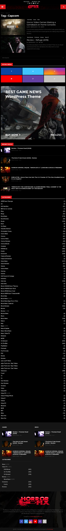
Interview (3, 281)
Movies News (4, 313)
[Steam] (37, 3)
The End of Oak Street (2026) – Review (24, 158)
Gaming (3, 271)
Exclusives (4, 253)
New (2, 323)
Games (34, 19)
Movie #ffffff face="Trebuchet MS (10, 293)
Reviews (42, 37)
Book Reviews (5, 218)
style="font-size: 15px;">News (9, 366)
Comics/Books (5, 243)
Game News (29, 19)
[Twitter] (29, 3)
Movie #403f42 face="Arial (8, 288)
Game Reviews (5, 263)
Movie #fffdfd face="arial (8, 291)
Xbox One (3, 415)
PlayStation (4, 346)
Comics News (5, 238)
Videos (3, 400)
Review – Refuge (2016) (37, 40)
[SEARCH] (63, 58)
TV (1, 375)
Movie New (4, 296)
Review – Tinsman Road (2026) (21, 148)
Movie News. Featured (7, 303)
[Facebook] (21, 521)
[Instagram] (31, 3)
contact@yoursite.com (36, 516)
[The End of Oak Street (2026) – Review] (5, 160)
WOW (2, 408)
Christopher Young (6, 231)
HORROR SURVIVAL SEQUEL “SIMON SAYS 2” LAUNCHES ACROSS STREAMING (36, 167)
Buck (2, 223)
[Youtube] (33, 3)
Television (4, 370)
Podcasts (3, 348)
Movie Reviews (30, 37)
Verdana (3, 385)
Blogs (2, 213)
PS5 (2, 353)
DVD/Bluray (4, 248)
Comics (3, 236)
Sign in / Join (36, 1)
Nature (3, 321)
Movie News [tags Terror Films (9, 301)
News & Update (5, 328)
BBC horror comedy (6, 208)
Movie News (4, 298)
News (38, 19)
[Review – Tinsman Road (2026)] (5, 151)
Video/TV (47, 37)
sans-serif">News (6, 360)
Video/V (3, 398)
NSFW (2, 338)
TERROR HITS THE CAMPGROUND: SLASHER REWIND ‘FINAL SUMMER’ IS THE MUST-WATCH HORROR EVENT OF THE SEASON (36, 187)
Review (3, 356)
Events (3, 251)
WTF (2, 410)
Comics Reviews (5, 241)
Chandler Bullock (5, 228)
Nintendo (3, 336)
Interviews (4, 283)
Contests (3, 246)
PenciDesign (50, 529)
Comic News (4, 233)
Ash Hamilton (4, 206)
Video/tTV (3, 390)
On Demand (36, 37)
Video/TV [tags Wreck (7, 395)
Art (1, 204)
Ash (29, 27)
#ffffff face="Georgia (7, 201)
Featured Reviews (6, 256)
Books (2, 221)
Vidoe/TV (3, 403)
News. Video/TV (5, 333)
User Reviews (4, 380)
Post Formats (5, 351)
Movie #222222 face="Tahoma (9, 286)
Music (2, 316)
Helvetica (3, 278)
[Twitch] (35, 3)
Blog (2, 211)
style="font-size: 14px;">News (9, 363)
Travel (2, 373)
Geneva (3, 273)
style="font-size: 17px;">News (9, 368)
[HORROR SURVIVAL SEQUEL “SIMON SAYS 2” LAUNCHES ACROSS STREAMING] (5, 170)
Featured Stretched (6, 258)
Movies (3, 308)
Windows (3, 405)
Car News (3, 226)
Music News (4, 318)
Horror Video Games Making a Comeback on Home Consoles (41, 23)
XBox (2, 413)
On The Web (4, 343)
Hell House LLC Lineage (7, 276)
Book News (4, 216)
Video (2, 388)
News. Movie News (6, 331)
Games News (4, 268)
